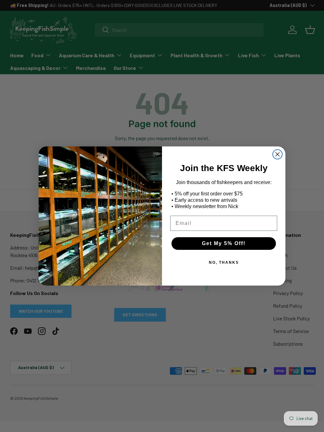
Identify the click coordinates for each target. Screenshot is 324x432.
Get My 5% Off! (224, 243)
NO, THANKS (224, 262)
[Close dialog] (277, 154)
